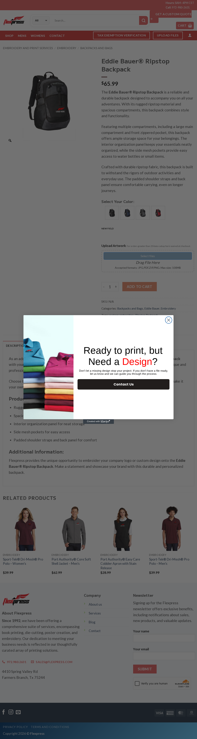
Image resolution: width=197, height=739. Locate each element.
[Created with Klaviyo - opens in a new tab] (98, 421)
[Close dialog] (168, 320)
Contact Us (124, 384)
